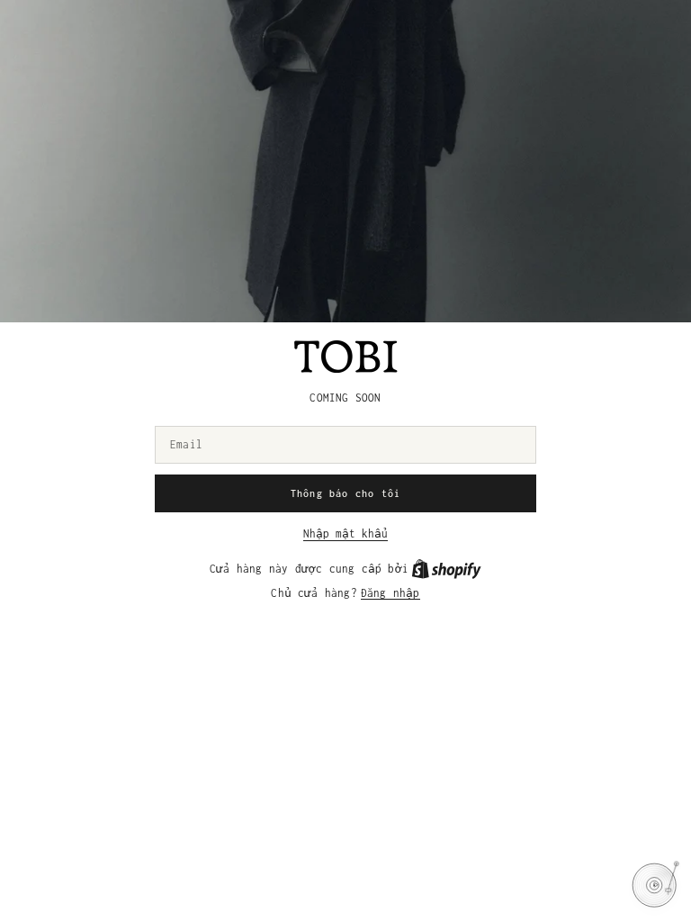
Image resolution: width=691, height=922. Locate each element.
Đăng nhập (390, 593)
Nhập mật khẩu (345, 533)
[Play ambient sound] (654, 885)
